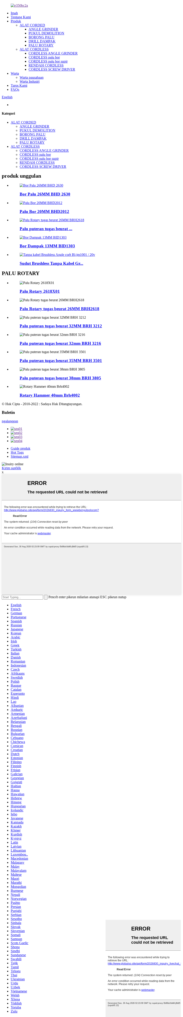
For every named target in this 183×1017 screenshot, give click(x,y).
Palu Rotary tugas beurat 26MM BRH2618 (59, 308)
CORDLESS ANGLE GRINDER (53, 53)
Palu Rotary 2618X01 (40, 291)
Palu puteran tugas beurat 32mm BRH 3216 (60, 343)
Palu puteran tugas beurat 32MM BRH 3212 (61, 326)
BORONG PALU (41, 37)
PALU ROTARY (41, 45)
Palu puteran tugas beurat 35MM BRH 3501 (61, 360)
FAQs (15, 89)
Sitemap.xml (19, 456)
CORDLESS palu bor (44, 57)
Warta (15, 73)
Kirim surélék (11, 468)
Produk (16, 21)
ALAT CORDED (32, 25)
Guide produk (20, 448)
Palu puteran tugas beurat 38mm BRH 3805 (60, 378)
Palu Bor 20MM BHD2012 (44, 211)
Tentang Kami (21, 17)
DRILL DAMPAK (42, 41)
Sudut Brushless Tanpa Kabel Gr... (51, 263)
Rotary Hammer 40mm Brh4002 (50, 395)
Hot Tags (17, 452)
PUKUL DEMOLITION (46, 33)
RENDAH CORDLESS (46, 65)
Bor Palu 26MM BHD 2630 (45, 194)
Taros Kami (19, 85)
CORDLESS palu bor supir (48, 61)
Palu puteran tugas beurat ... (46, 228)
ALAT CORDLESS (34, 49)
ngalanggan (10, 421)
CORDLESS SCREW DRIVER (52, 69)
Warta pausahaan (32, 77)
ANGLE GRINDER (43, 29)
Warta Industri (30, 81)
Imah (14, 13)
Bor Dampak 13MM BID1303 (47, 246)
